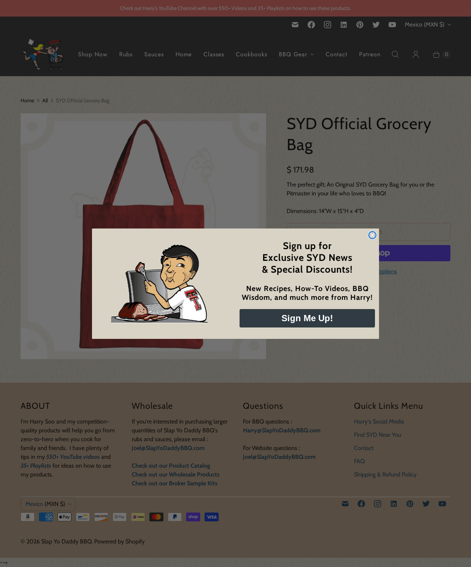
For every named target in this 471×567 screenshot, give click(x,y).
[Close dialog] (372, 235)
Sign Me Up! (307, 318)
